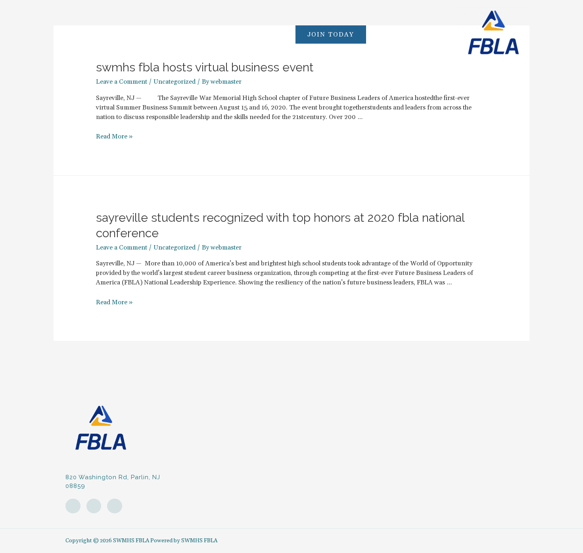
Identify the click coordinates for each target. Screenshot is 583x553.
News (240, 34)
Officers (208, 34)
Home (68, 34)
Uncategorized (174, 82)
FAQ (135, 34)
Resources (169, 34)
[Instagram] (73, 506)
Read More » (114, 136)
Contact (272, 34)
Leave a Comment (121, 82)
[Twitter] (114, 506)
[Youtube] (94, 506)
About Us (103, 34)
